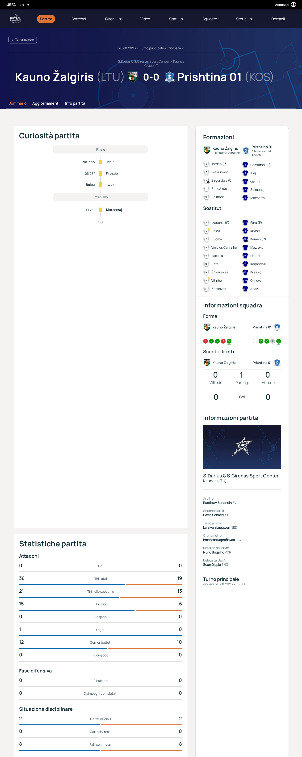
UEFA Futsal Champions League (15, 18)
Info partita (75, 103)
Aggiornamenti (45, 103)
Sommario (17, 103)
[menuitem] (50, 18)
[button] (113, 18)
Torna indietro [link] (24, 40)
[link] (46, 18)
